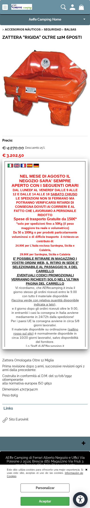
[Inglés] (17, 166)
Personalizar (45, 488)
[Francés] (23, 166)
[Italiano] (10, 166)
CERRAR (86, 469)
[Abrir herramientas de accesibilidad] (80, 499)
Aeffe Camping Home (45, 19)
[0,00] (82, 7)
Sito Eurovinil (18, 419)
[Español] (30, 166)
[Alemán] (36, 166)
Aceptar (45, 501)
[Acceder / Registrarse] (73, 7)
